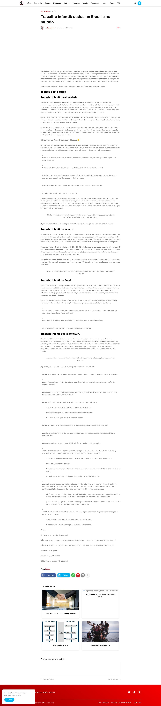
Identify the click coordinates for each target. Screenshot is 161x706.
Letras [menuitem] (66, 3)
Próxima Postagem (113, 679)
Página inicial (45, 11)
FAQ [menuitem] (118, 3)
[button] (135, 3)
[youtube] (129, 692)
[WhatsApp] (73, 575)
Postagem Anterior (48, 679)
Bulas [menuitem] (105, 3)
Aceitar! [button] (9, 700)
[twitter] (139, 692)
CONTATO (137, 703)
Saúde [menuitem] (85, 3)
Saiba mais (17, 695)
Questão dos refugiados (100, 645)
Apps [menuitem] (112, 3)
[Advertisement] (80, 49)
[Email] (83, 575)
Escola (53, 11)
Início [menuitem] (29, 3)
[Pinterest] (78, 575)
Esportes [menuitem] (76, 3)
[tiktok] (134, 692)
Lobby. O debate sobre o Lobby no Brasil (61, 613)
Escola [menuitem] (47, 3)
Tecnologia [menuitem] (95, 3)
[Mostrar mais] (88, 575)
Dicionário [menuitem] (57, 3)
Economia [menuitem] (38, 3)
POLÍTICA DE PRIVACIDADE (121, 703)
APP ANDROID (103, 703)
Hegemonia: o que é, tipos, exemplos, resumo (100, 595)
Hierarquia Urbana (60, 645)
